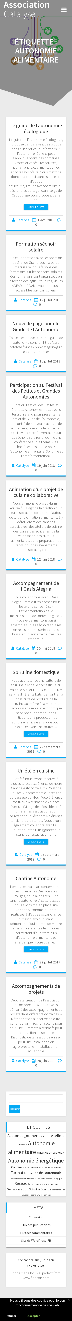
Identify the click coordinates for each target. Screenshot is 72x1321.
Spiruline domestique (36, 672)
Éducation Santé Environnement (36, 1195)
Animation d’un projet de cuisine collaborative (36, 492)
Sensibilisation (17, 1189)
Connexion (36, 1217)
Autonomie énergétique (36, 1160)
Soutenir (48, 1260)
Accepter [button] (33, 1315)
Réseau (20, 1183)
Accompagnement (23, 1135)
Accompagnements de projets (36, 989)
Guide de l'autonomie (46, 1172)
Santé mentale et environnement (43, 1184)
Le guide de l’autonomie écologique (36, 128)
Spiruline (34, 1189)
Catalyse (23, 220)
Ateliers (58, 1135)
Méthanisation (33, 1178)
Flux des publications (36, 1225)
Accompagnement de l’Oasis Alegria (36, 586)
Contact (24, 1260)
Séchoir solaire (58, 1189)
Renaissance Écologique (51, 1178)
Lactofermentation (18, 1178)
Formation (20, 1172)
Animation (45, 1136)
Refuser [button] (11, 1315)
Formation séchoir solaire (36, 246)
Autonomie (22, 1144)
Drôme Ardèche (54, 1167)
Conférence (18, 1167)
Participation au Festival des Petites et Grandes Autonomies (36, 391)
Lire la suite (36, 207)
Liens (36, 1260)
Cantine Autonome (36, 878)
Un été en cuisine (36, 770)
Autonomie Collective (50, 1153)
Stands (46, 1189)
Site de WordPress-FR (36, 1240)
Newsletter (36, 1265)
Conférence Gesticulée (37, 1167)
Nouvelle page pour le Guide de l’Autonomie (36, 326)
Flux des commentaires (36, 1233)
